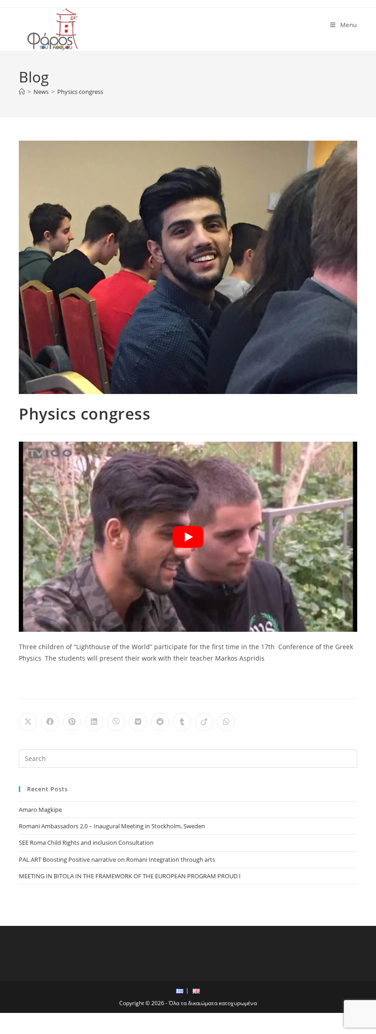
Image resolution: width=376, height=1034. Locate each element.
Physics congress (80, 92)
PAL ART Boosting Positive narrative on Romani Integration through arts (117, 859)
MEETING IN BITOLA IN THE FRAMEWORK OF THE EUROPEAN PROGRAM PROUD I (130, 876)
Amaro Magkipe (40, 809)
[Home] (22, 92)
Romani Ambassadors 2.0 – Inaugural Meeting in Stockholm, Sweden (112, 826)
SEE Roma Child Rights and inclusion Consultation (86, 842)
